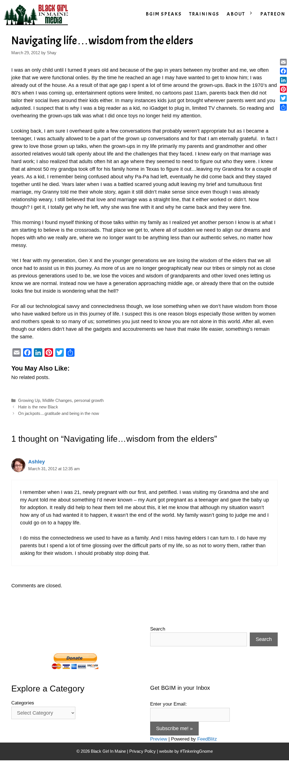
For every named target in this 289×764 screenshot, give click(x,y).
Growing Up (29, 400)
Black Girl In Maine (109, 751)
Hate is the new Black (38, 406)
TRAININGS (204, 14)
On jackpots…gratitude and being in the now (58, 413)
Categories (22, 703)
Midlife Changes (57, 400)
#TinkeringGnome (196, 751)
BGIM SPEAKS (164, 14)
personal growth (89, 400)
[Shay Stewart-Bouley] (37, 14)
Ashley (36, 462)
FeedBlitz (207, 739)
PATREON (272, 14)
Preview (158, 739)
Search (157, 629)
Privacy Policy (142, 751)
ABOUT (236, 14)
